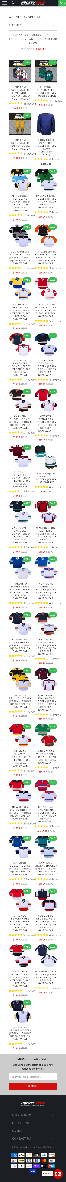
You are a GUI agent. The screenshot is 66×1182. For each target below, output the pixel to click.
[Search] (13, 3)
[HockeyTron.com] (33, 3)
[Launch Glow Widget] (58, 1174)
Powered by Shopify (45, 1147)
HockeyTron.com (27, 1147)
